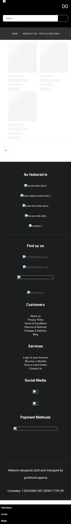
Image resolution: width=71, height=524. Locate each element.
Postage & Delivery (35, 330)
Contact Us (35, 368)
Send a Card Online (35, 364)
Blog (35, 334)
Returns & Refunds (35, 327)
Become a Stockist (35, 361)
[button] (2, 502)
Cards (4, 514)
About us (35, 316)
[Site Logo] (13, 1)
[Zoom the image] (35, 186)
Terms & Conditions (35, 323)
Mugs (4, 521)
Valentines (6, 507)
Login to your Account (35, 357)
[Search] (63, 18)
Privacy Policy (36, 319)
